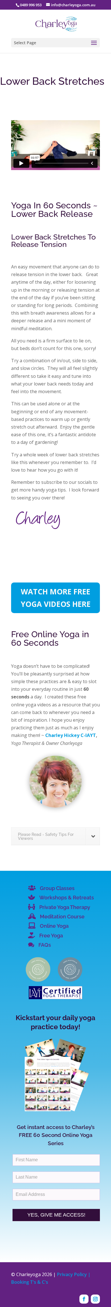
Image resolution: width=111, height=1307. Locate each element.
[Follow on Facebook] (84, 1299)
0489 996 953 (31, 4)
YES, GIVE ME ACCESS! (56, 1215)
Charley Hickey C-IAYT (70, 735)
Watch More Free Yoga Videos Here (56, 597)
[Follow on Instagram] (95, 1299)
